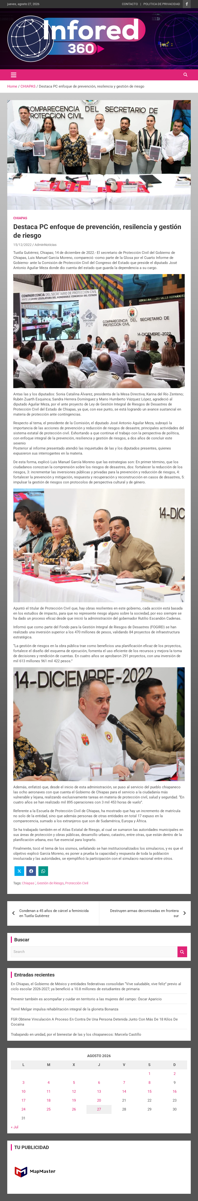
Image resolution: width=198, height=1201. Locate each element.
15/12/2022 (22, 245)
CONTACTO (130, 4)
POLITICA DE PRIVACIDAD (161, 4)
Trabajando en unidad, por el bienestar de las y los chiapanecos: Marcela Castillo (76, 1034)
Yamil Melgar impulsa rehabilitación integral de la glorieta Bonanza (64, 1009)
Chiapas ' (28, 883)
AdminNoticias (46, 245)
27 (99, 1109)
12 (74, 1091)
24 (23, 1109)
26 (74, 1109)
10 (23, 1091)
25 (48, 1109)
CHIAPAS (20, 218)
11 (48, 1091)
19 (74, 1100)
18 (48, 1100)
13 (99, 1091)
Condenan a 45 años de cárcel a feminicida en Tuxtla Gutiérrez (54, 913)
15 (149, 1091)
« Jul (14, 1127)
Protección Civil (76, 883)
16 (175, 1091)
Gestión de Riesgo (50, 883)
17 (23, 1100)
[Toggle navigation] (13, 74)
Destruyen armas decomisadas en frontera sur (144, 913)
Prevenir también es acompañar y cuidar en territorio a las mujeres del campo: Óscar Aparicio (86, 999)
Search (182, 951)
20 (99, 1100)
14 (124, 1091)
